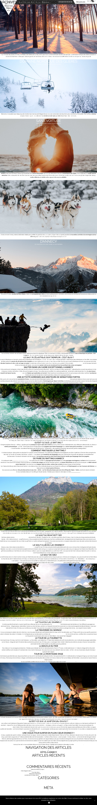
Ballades (46, 234)
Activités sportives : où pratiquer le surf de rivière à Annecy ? (48, 722)
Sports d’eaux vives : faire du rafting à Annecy (44, 441)
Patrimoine (48, 785)
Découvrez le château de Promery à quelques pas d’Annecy (56, 775)
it (95, 1)
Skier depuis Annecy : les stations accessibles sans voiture (48, 118)
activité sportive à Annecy (21, 460)
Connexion (49, 790)
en (88, 1)
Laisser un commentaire (54, 64)
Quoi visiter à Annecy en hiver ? (48, 764)
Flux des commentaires (48, 793)
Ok (49, 802)
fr (92, 1)
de (90, 1)
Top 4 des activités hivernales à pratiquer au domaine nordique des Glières (48, 59)
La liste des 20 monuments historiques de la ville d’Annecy (48, 761)
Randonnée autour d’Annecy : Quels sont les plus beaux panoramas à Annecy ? (48, 762)
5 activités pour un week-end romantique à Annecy (48, 178)
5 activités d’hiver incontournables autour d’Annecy (48, 239)
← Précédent (43, 750)
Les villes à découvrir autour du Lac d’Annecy (52, 772)
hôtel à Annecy (76, 472)
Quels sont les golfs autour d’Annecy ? (38, 534)
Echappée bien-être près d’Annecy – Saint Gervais (46, 297)
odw (46, 64)
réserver (80, 2)
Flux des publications (49, 792)
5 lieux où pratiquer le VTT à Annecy (34, 621)
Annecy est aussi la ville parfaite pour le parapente (51, 731)
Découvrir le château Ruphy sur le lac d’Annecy (54, 773)
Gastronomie (48, 782)
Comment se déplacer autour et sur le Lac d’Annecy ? (48, 759)
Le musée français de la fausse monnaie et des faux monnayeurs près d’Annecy (54, 771)
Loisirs (48, 54)
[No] (95, 800)
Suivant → (55, 750)
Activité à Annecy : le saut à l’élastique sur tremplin (48, 358)
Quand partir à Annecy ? (48, 758)
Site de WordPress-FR (48, 794)
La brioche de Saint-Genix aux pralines (55, 769)
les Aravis (19, 373)
